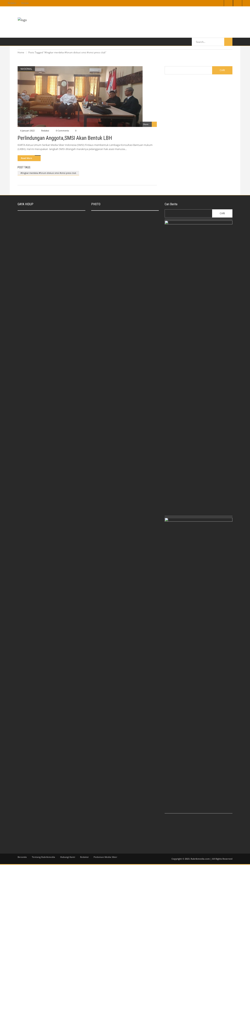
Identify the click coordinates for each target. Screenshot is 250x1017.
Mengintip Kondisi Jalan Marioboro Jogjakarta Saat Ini (130, 264)
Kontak (25, 3)
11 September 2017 (121, 270)
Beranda (22, 857)
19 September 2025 (121, 223)
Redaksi (12, 3)
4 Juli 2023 (102, 255)
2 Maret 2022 (45, 298)
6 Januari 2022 (27, 130)
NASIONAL (26, 68)
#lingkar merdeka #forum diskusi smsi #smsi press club (48, 172)
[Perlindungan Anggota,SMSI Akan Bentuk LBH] (87, 96)
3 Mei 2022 (44, 266)
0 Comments (62, 130)
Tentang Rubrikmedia (43, 857)
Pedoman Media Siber (105, 857)
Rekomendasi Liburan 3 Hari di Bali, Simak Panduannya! (57, 231)
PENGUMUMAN (103, 250)
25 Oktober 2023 (120, 237)
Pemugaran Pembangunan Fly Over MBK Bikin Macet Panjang (133, 282)
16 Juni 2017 (117, 288)
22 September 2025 (48, 221)
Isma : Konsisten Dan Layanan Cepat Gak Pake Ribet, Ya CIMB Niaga (60, 215)
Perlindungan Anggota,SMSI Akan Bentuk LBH (65, 138)
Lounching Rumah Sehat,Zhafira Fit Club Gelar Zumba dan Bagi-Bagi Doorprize (60, 292)
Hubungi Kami (67, 857)
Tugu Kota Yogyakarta (122, 233)
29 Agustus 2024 (46, 236)
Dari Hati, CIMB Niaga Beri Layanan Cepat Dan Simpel (130, 217)
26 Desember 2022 (48, 251)
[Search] (228, 42)
